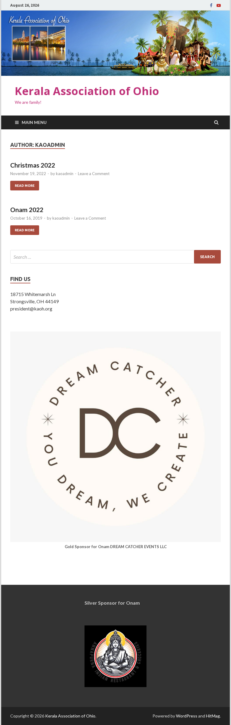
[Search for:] (115, 257)
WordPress (186, 715)
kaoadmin (64, 173)
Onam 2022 (26, 209)
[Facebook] (211, 5)
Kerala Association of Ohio (87, 91)
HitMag (213, 715)
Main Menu (34, 122)
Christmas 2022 (32, 165)
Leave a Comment (93, 173)
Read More (22, 184)
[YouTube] (218, 5)
